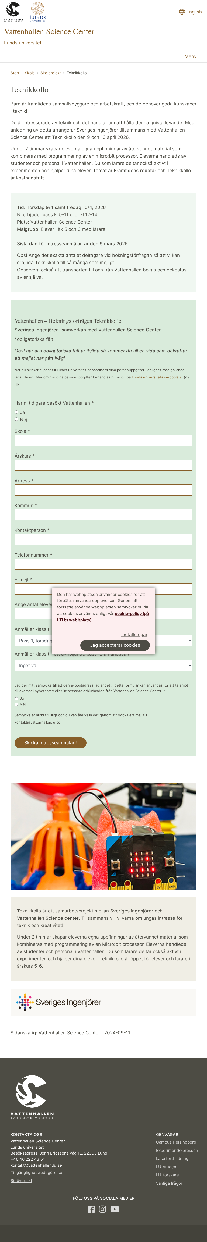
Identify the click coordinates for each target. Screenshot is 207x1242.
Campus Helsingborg (176, 1142)
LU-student (167, 1166)
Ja (22, 412)
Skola (30, 72)
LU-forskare (167, 1174)
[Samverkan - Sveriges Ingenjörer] (58, 1001)
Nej (23, 419)
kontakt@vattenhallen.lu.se (36, 1165)
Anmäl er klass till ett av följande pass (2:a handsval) (72, 654)
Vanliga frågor (169, 1183)
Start (15, 72)
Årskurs (25, 456)
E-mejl (23, 579)
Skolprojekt (50, 72)
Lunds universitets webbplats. (157, 377)
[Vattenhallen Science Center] (31, 12)
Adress (24, 480)
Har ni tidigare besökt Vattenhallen (54, 403)
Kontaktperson (32, 530)
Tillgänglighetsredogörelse (36, 1172)
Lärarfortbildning (172, 1158)
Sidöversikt (21, 1180)
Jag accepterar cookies (115, 645)
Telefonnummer (33, 555)
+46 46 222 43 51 (28, 1159)
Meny (189, 56)
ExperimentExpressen (177, 1150)
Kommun (26, 505)
